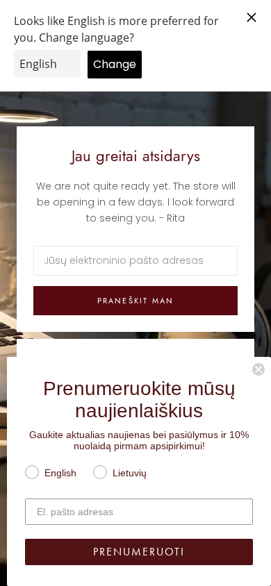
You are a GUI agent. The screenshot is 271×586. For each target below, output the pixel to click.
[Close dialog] (258, 369)
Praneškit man (135, 300)
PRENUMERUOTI (139, 551)
